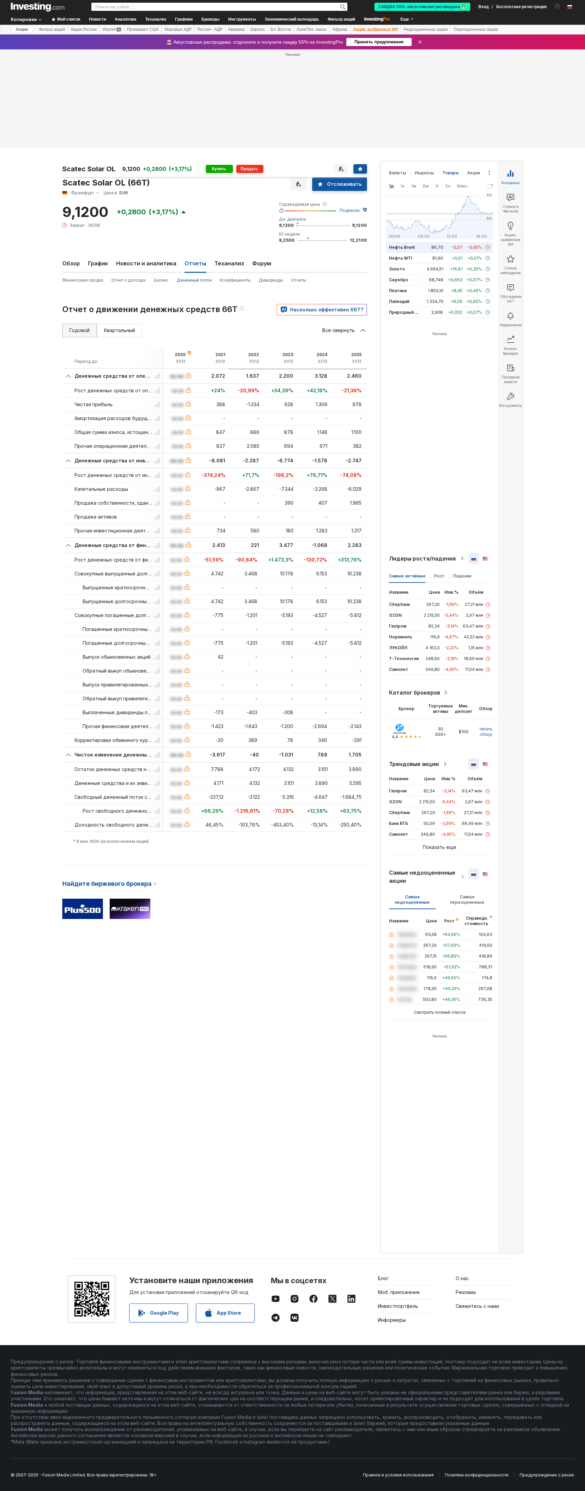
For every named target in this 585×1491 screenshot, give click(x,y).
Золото (397, 268)
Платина (398, 290)
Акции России (84, 29)
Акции (22, 29)
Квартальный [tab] (119, 330)
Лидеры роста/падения (422, 558)
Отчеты (298, 280)
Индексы (424, 172)
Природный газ (405, 312)
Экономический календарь (292, 19)
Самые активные (407, 575)
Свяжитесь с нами (477, 1306)
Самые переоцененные (467, 899)
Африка (339, 29)
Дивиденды (271, 280)
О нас (462, 1278)
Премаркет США (143, 29)
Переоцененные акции (476, 29)
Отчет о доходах (128, 280)
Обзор (71, 263)
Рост (439, 575)
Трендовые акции (414, 764)
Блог (383, 1278)
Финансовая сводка (82, 280)
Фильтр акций (341, 19)
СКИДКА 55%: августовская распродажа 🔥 (422, 6)
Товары (450, 172)
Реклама (466, 1292)
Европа (258, 29)
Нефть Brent (402, 247)
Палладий (399, 301)
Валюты (397, 172)
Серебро (398, 279)
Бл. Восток (280, 29)
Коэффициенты (235, 280)
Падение (462, 575)
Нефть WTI (400, 258)
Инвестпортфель (398, 1306)
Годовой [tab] (79, 330)
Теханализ (229, 263)
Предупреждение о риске (547, 1474)
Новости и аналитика (146, 263)
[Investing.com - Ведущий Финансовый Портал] (37, 7)
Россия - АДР (209, 29)
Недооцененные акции (426, 29)
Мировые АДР (178, 29)
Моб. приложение (399, 1292)
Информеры (392, 1320)
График (98, 263)
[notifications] (557, 6)
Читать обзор (486, 731)
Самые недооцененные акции (422, 876)
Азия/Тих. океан (312, 29)
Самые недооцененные (412, 899)
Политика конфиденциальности (476, 1474)
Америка (236, 29)
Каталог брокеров (414, 692)
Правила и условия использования (398, 1474)
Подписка (350, 210)
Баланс (161, 280)
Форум (261, 263)
